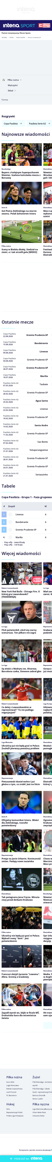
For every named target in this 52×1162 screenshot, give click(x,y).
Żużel (36, 1077)
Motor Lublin (38, 1099)
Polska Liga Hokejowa (14, 1116)
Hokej (10, 1104)
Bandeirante (22, 522)
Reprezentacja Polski (14, 1112)
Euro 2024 (10, 1082)
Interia (4, 37)
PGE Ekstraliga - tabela (41, 1088)
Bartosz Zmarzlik (39, 1095)
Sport (11, 37)
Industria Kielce (38, 1116)
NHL (8, 1109)
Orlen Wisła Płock (39, 1112)
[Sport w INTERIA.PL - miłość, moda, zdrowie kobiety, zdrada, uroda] (28, 25)
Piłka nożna (20, 37)
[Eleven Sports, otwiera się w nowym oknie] (44, 25)
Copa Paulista (11, 123)
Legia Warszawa (12, 1085)
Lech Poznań (11, 1092)
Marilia (19, 537)
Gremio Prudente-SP (26, 529)
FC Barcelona (11, 1095)
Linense (19, 514)
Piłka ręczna (41, 1104)
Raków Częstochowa (14, 1088)
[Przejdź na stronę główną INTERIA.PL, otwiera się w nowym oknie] (11, 25)
